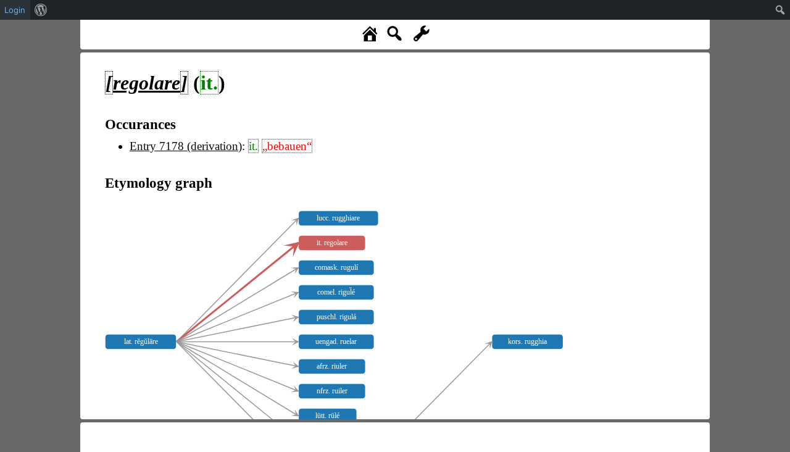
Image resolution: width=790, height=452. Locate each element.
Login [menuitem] (14, 10)
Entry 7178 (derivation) (186, 146)
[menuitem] (41, 10)
